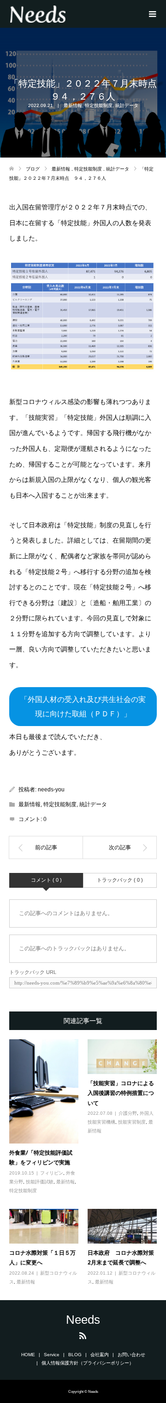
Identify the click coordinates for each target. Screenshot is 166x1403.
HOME (28, 1354)
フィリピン (51, 1172)
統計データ (126, 105)
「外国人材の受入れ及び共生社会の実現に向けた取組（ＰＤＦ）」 (83, 706)
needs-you (51, 789)
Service (51, 1354)
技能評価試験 (39, 1181)
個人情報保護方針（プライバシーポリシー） (88, 1362)
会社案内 (99, 1354)
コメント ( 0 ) (46, 880)
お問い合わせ (131, 1354)
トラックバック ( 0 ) (120, 880)
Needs (83, 1320)
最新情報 (73, 105)
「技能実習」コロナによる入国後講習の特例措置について (121, 1093)
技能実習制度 (132, 1122)
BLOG (75, 1354)
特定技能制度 (99, 105)
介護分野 (128, 1113)
